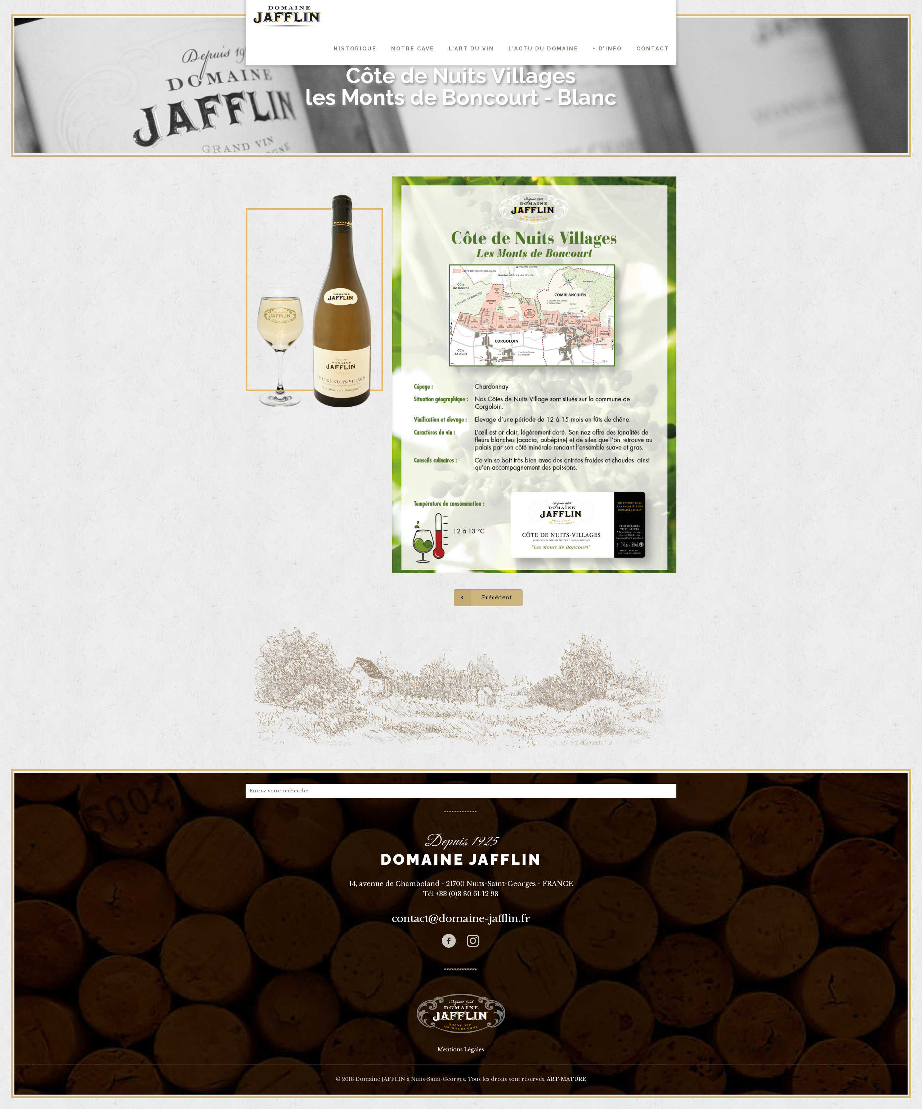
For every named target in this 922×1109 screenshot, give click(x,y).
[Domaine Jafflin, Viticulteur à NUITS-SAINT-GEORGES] (287, 16)
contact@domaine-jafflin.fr (461, 918)
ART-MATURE (566, 1079)
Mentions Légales (461, 1049)
